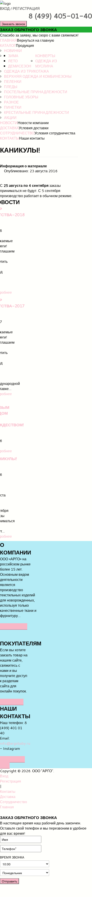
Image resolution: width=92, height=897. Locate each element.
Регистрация (10, 781)
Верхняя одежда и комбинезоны (37, 76)
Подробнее (13, 626)
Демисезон (19, 66)
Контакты (9, 138)
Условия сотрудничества (54, 133)
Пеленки (12, 81)
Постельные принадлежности (35, 91)
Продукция (25, 45)
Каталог (8, 45)
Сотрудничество (17, 133)
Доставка (9, 127)
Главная (8, 40)
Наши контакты (32, 138)
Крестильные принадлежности (36, 112)
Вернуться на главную (35, 40)
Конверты (45, 55)
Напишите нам (12, 762)
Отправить (9, 881)
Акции (10, 117)
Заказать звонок (13, 24)
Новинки (13, 50)
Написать (11, 702)
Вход (4, 775)
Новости (9, 122)
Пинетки (12, 107)
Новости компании (33, 122)
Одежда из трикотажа (26, 71)
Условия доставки (33, 127)
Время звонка (12, 857)
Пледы (10, 86)
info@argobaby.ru (15, 743)
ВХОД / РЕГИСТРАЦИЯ (20, 8)
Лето (13, 60)
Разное (11, 102)
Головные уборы (21, 96)
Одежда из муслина (46, 63)
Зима (13, 55)
